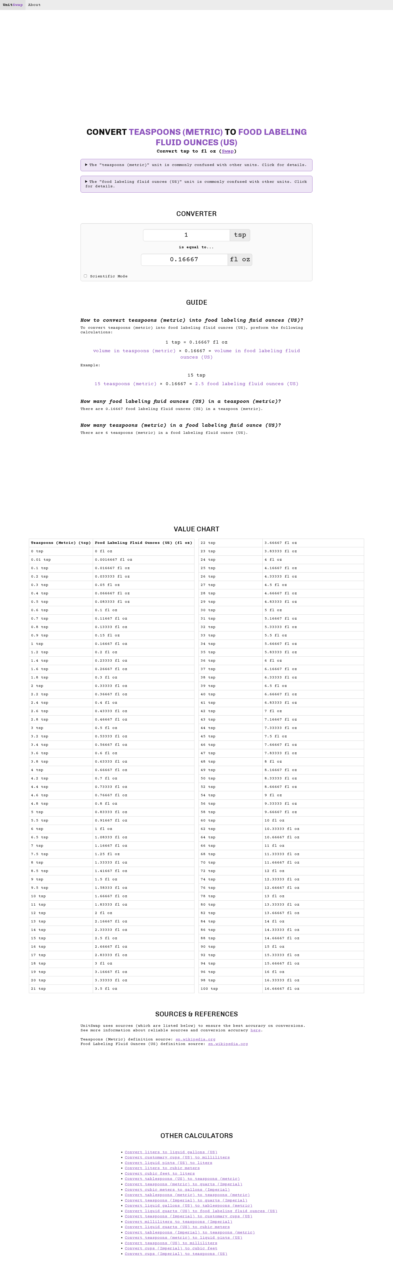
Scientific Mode (109, 276)
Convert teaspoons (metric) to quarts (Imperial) (183, 1184)
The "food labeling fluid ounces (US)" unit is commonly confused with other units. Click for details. (196, 184)
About (34, 5)
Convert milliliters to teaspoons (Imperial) (178, 1222)
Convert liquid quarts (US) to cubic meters (177, 1227)
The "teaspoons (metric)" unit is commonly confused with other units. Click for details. (198, 165)
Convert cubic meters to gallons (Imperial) (177, 1190)
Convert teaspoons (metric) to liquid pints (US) (183, 1238)
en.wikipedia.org (196, 1039)
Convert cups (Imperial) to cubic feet (171, 1248)
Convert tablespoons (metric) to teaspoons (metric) (187, 1195)
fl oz (240, 260)
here (256, 1030)
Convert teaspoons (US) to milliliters (171, 1243)
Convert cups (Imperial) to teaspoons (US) (176, 1254)
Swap (228, 151)
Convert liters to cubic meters (162, 1168)
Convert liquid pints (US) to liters (168, 1163)
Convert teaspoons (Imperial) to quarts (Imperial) (186, 1200)
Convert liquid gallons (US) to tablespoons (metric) (188, 1205)
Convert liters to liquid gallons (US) (171, 1152)
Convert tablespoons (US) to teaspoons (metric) (182, 1179)
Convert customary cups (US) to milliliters (177, 1157)
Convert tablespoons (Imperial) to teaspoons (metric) (190, 1232)
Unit (13, 5)
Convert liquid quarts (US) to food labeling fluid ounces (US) (201, 1211)
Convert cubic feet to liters (160, 1173)
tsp (240, 235)
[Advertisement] (35, 633)
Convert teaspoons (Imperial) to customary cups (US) (188, 1216)
